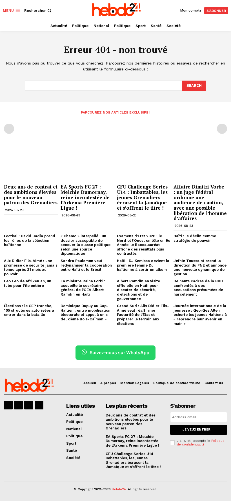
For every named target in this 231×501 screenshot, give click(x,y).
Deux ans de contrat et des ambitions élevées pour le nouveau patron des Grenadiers (30, 194)
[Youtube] (39, 405)
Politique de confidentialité (201, 442)
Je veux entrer (196, 429)
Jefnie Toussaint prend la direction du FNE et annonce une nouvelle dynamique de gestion (200, 267)
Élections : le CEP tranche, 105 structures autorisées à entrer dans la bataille (29, 310)
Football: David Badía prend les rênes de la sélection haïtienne (29, 240)
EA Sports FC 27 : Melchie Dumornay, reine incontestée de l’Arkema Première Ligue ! (85, 197)
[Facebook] (8, 405)
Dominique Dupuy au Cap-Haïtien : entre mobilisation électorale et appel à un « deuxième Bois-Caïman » (85, 312)
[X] (28, 405)
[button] (38, 10)
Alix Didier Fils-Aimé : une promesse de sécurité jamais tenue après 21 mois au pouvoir (30, 267)
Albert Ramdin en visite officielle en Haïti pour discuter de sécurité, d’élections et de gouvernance (138, 290)
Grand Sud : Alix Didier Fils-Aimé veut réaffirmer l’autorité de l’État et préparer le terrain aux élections (143, 314)
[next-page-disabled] (222, 129)
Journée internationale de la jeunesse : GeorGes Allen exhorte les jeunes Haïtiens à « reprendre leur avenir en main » (200, 314)
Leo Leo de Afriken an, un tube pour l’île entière (27, 283)
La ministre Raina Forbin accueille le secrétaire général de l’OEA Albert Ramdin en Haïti (83, 287)
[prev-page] (9, 129)
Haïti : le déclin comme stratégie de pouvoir (195, 238)
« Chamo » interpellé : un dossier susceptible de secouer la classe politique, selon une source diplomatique (86, 245)
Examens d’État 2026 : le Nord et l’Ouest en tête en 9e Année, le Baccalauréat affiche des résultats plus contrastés (143, 245)
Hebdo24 (119, 489)
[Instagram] (18, 405)
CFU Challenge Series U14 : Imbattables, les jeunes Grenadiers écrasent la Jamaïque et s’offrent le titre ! (142, 197)
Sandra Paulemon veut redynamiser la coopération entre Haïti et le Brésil (86, 265)
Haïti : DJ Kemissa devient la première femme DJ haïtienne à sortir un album (143, 265)
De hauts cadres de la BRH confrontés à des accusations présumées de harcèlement (198, 287)
